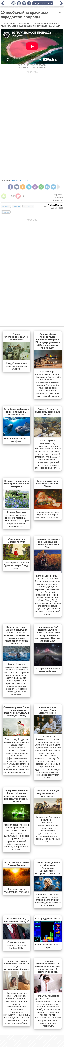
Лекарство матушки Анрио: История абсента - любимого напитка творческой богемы (16, 796)
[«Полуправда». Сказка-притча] (16, 559)
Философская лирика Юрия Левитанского (47, 710)
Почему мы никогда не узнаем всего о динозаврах (47, 793)
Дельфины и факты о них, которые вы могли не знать (16, 412)
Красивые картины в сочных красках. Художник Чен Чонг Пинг (47, 543)
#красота (58, 195)
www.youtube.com (19, 180)
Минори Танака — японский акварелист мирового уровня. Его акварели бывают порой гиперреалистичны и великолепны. (16, 519)
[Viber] (35, 187)
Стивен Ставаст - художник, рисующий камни (48, 412)
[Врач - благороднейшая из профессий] (16, 359)
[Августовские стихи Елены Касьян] (16, 885)
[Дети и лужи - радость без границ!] (61, 4)
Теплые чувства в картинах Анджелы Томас (47, 484)
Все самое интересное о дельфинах (16, 440)
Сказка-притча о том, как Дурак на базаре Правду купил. (16, 565)
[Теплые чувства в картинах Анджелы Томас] (47, 508)
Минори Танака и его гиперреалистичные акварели (16, 484)
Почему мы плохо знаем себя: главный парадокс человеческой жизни (16, 965)
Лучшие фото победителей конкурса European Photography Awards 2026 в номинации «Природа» (47, 341)
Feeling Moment (55, 205)
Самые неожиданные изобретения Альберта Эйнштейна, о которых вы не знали (48, 868)
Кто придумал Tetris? (47, 918)
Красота (16, 206)
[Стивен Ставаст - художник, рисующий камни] (47, 437)
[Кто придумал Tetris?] (47, 941)
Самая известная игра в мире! (47, 946)
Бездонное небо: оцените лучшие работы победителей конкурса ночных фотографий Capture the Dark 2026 (48, 634)
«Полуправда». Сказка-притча (16, 540)
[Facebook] (10, 187)
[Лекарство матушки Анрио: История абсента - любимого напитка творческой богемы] (16, 821)
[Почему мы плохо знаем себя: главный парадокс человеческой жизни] (16, 989)
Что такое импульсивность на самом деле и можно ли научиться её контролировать (47, 966)
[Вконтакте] (16, 187)
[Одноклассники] (22, 187)
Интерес (5, 206)
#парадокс (58, 200)
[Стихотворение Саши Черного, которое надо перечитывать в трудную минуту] (16, 735)
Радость (5, 212)
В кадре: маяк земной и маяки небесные (47, 670)
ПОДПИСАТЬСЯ (43, 3)
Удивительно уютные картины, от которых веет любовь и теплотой (47, 515)
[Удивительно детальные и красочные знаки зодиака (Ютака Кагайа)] (2, 4)
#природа (58, 197)
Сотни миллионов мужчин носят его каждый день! (16, 945)
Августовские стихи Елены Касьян (16, 864)
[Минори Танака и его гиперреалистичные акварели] (16, 508)
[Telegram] (29, 187)
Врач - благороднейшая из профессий (16, 337)
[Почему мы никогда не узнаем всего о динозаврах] (47, 813)
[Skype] (47, 187)
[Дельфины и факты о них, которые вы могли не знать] (16, 435)
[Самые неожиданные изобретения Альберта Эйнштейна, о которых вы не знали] (47, 890)
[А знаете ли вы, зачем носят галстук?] (16, 938)
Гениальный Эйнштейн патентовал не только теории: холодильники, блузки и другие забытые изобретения (48, 900)
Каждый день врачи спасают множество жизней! (16, 366)
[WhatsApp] (41, 187)
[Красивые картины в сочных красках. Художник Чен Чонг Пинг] (47, 572)
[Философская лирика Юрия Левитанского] (47, 733)
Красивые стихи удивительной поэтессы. (16, 890)
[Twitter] (53, 187)
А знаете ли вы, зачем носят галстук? (16, 920)
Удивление (28, 206)
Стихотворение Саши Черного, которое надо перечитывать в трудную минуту (16, 711)
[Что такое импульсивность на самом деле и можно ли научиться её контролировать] (47, 992)
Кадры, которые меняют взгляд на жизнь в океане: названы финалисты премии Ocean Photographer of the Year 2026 (16, 635)
